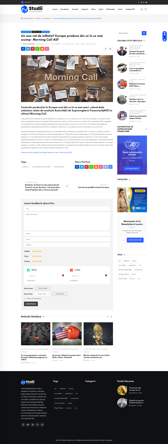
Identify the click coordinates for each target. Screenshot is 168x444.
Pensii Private (123, 279)
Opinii (101, 9)
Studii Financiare (29, 44)
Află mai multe (132, 168)
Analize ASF (130, 9)
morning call (138, 270)
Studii (131, 81)
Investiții (75, 9)
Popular (24, 352)
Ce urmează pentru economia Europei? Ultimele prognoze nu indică (34, 358)
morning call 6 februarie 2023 (41, 167)
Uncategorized (134, 49)
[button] (107, 316)
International (44, 349)
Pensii (93, 9)
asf (120, 261)
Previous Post (32, 182)
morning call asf (59, 167)
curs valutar (122, 265)
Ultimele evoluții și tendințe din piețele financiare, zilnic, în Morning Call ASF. (46, 152)
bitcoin (134, 261)
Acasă (55, 9)
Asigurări (84, 9)
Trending (139, 112)
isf (140, 265)
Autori (120, 9)
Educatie (142, 62)
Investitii (105, 349)
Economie (64, 349)
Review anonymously (34, 298)
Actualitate (64, 9)
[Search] (142, 9)
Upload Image (28, 288)
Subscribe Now (135, 240)
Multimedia (110, 9)
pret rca (132, 279)
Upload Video (28, 294)
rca (139, 279)
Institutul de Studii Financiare (101, 440)
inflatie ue (26, 167)
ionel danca (132, 265)
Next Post (103, 185)
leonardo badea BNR (125, 270)
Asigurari (142, 95)
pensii (133, 274)
